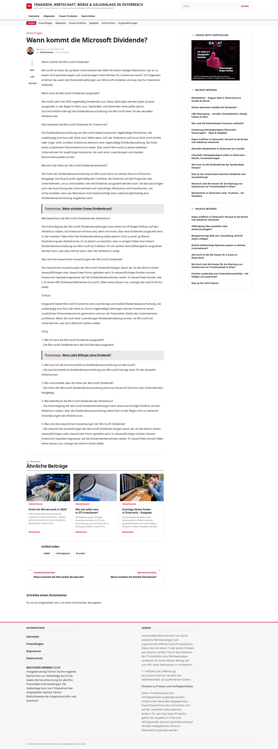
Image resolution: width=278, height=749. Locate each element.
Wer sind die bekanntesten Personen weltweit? (217, 123)
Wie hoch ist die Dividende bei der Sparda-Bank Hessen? (217, 166)
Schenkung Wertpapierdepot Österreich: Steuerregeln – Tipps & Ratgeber (213, 131)
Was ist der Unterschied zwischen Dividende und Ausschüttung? (218, 176)
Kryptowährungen (128, 23)
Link (32, 77)
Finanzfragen (45, 23)
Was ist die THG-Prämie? (205, 283)
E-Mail (47, 553)
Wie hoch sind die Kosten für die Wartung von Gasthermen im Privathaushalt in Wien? (217, 185)
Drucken (32, 83)
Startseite (33, 16)
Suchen (245, 6)
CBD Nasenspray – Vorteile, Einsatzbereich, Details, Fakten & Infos (219, 115)
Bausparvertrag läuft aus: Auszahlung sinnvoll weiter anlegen (217, 237)
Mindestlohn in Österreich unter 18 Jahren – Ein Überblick (217, 194)
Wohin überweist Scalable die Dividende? (214, 107)
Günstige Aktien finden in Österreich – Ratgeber (137, 511)
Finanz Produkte (68, 16)
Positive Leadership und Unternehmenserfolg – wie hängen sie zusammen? (219, 275)
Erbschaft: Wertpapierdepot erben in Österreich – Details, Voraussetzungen (218, 157)
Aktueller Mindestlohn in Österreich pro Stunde (217, 148)
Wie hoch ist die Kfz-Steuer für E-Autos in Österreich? (214, 256)
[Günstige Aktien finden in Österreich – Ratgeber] (142, 487)
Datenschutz (34, 658)
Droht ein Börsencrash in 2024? (48, 509)
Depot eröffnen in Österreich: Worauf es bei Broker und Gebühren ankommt (219, 141)
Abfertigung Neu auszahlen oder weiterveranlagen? (209, 228)
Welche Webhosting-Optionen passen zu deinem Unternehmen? (218, 247)
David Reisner (47, 52)
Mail (32, 70)
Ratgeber (94, 23)
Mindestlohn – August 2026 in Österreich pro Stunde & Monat (216, 99)
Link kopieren (63, 553)
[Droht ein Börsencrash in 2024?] (48, 487)
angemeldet (46, 602)
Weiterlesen (34, 532)
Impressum (33, 651)
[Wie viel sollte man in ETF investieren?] (95, 487)
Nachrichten (88, 16)
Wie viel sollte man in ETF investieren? (87, 511)
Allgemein (49, 16)
